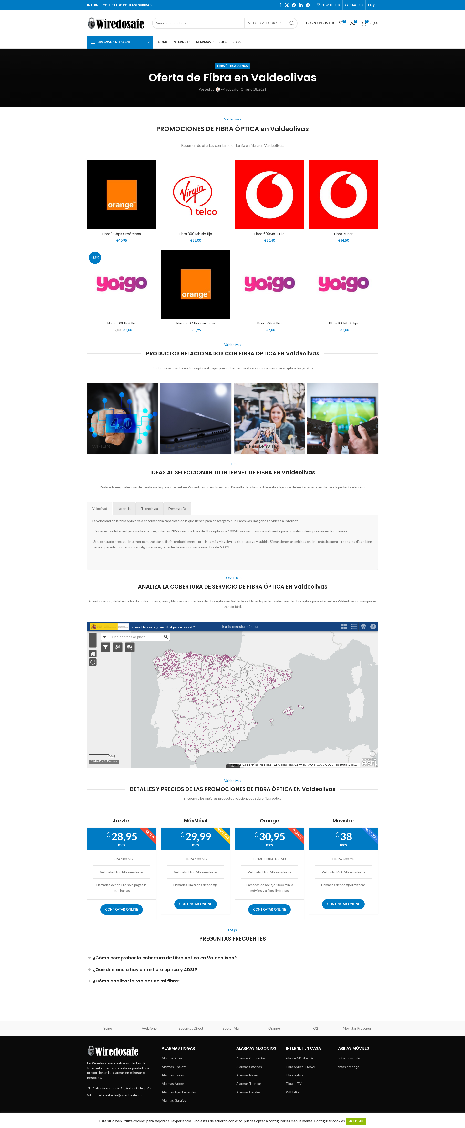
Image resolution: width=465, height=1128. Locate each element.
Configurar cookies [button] (329, 1121)
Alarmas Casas (173, 1075)
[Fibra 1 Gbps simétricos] (121, 194)
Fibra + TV (294, 1083)
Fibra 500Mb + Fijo (122, 323)
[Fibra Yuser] (343, 194)
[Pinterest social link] (294, 5)
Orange (274, 1028)
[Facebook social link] (280, 5)
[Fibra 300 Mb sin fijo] (195, 194)
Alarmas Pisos (172, 1058)
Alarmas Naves (247, 1075)
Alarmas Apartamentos (179, 1092)
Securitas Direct (191, 1028)
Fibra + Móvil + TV (299, 1058)
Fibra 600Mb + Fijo (269, 233)
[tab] (99, 508)
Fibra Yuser (343, 233)
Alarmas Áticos (173, 1083)
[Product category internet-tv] (342, 418)
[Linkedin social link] (301, 5)
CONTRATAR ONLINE (121, 909)
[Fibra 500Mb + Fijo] (121, 284)
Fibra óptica (294, 1075)
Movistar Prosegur (357, 1028)
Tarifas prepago (347, 1067)
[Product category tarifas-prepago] (195, 418)
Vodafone (149, 1028)
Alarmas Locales (248, 1092)
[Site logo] (117, 22)
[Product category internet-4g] (122, 418)
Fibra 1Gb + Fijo (269, 323)
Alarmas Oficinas (249, 1067)
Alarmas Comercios (251, 1058)
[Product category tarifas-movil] (269, 418)
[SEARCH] (292, 23)
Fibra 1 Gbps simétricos (121, 233)
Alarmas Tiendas (249, 1083)
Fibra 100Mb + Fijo (343, 323)
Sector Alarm (232, 1028)
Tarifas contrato (348, 1058)
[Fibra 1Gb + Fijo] (269, 284)
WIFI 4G (292, 1092)
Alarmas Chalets (174, 1067)
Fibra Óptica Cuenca (232, 65)
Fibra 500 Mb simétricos (196, 323)
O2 (315, 1028)
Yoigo (107, 1028)
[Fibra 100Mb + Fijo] (343, 284)
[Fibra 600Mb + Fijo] (269, 194)
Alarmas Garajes (174, 1100)
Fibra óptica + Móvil (300, 1067)
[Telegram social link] (307, 5)
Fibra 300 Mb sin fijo (195, 233)
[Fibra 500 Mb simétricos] (195, 284)
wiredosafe (229, 89)
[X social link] (286, 5)
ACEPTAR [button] (356, 1121)
